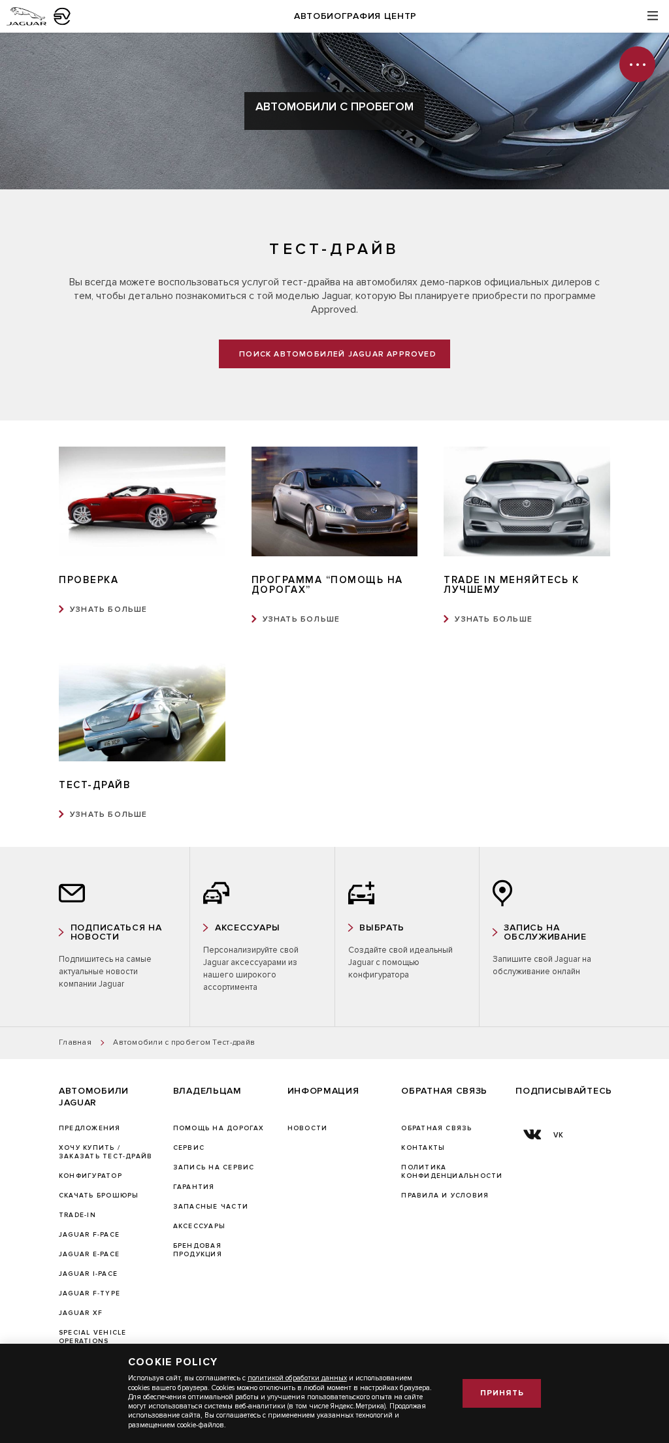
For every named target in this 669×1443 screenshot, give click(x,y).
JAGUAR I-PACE (88, 1274)
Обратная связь (436, 1128)
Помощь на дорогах (219, 1128)
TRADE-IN (77, 1215)
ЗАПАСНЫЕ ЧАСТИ (210, 1207)
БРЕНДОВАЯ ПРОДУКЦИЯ (197, 1250)
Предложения (90, 1128)
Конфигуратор (90, 1176)
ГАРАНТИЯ (194, 1187)
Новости (307, 1128)
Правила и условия (445, 1195)
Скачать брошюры (99, 1195)
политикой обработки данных (297, 1378)
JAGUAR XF (81, 1313)
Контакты (423, 1148)
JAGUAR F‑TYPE (89, 1293)
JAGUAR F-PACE (89, 1235)
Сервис (188, 1148)
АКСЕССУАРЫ (199, 1226)
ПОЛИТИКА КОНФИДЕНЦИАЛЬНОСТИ (451, 1172)
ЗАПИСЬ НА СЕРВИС (214, 1167)
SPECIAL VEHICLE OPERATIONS (92, 1337)
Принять (502, 1393)
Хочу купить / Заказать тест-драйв (105, 1152)
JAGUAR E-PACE (89, 1254)
